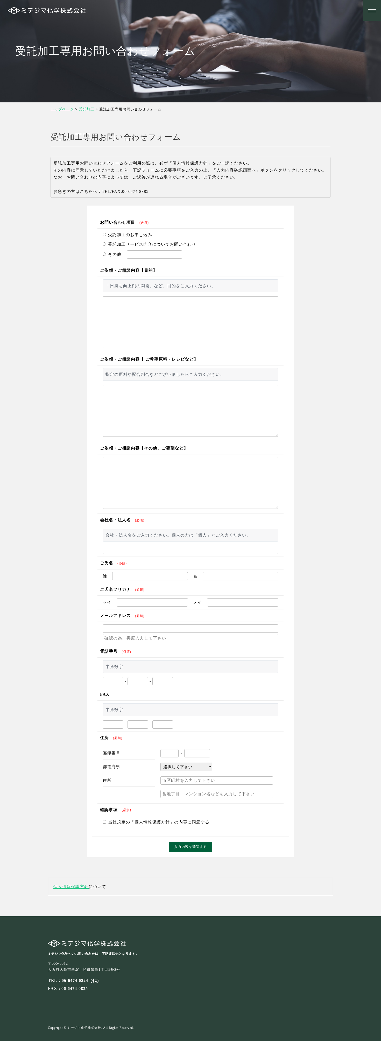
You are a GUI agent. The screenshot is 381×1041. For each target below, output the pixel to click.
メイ (197, 602)
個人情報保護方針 (71, 886)
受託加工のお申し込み (130, 235)
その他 (114, 254)
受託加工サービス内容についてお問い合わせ (152, 244)
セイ (107, 602)
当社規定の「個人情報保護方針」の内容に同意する (158, 822)
